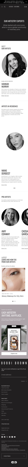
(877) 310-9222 (5, 419)
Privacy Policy (4, 444)
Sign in (17, 2)
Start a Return (4, 400)
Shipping (3, 404)
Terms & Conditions (5, 446)
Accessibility (3, 447)
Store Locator (4, 394)
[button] (2, 6)
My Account (4, 392)
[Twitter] (7, 437)
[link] (25, 6)
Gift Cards (3, 413)
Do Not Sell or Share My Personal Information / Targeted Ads (13, 450)
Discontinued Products (7, 409)
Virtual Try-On (4, 430)
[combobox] (14, 456)
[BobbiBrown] (14, 7)
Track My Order (5, 387)
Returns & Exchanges (6, 402)
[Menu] (2, 6)
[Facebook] (4, 437)
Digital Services (5, 428)
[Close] (26, 1)
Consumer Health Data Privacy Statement (9, 448)
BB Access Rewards (6, 390)
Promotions (4, 406)
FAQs (2, 411)
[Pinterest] (9, 437)
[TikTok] (12, 437)
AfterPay (3, 415)
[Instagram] (2, 437)
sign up (22, 2)
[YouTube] (14, 437)
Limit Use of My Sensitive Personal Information (10, 445)
